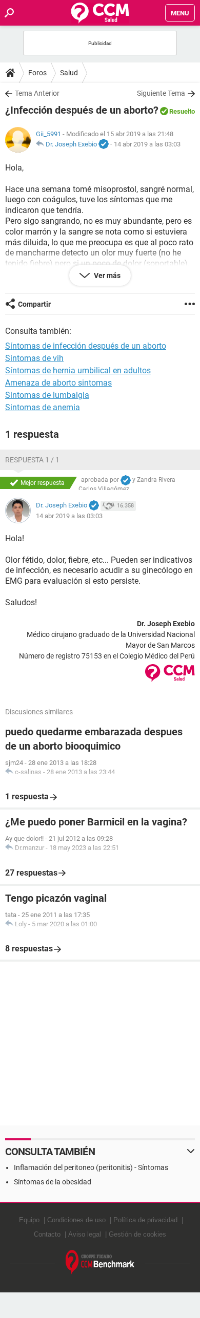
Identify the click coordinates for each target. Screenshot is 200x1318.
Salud (69, 73)
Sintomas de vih (34, 358)
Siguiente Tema (161, 93)
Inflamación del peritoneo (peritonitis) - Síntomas (91, 1167)
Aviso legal (84, 1234)
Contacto (47, 1234)
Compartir (34, 304)
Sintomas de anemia (42, 407)
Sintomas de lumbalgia (47, 395)
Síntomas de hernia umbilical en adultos (78, 370)
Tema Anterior (37, 93)
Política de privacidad (145, 1220)
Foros (37, 73)
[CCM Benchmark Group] (100, 1262)
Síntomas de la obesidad (52, 1182)
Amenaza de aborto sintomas (58, 383)
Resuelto (182, 111)
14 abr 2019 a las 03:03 (147, 144)
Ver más (106, 275)
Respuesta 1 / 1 (32, 460)
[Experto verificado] (103, 144)
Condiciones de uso (76, 1220)
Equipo (29, 1220)
